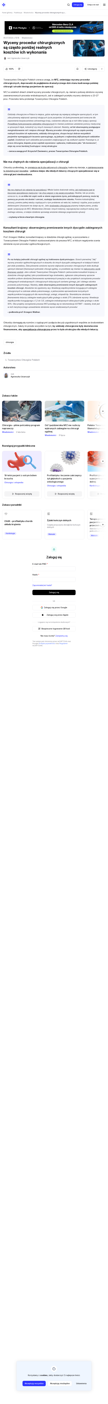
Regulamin (63, 643)
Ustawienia (81, 1383)
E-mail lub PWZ (40, 564)
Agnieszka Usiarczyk (20, 376)
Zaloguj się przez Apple (57, 615)
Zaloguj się (77, 5)
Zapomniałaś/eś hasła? (42, 585)
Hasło (35, 575)
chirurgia (10, 342)
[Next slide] (103, 411)
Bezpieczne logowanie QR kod (55, 629)
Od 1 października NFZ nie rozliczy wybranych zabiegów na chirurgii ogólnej (62, 428)
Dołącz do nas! (93, 5)
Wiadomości (27, 38)
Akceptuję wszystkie (34, 1383)
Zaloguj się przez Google (55, 607)
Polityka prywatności (47, 643)
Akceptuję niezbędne (60, 1383)
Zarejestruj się (61, 636)
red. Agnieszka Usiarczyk (18, 58)
